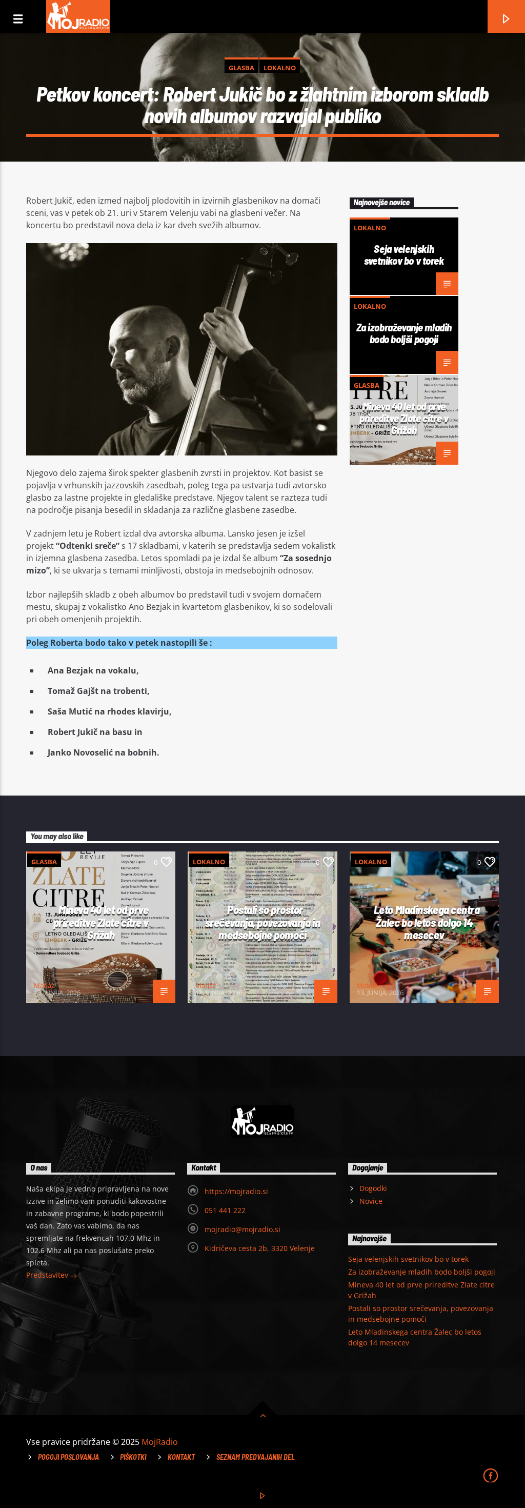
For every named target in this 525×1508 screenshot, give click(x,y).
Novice (370, 1201)
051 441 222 (225, 1210)
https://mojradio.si (236, 1191)
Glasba (241, 67)
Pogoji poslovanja (68, 1457)
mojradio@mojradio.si (242, 1229)
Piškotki (133, 1457)
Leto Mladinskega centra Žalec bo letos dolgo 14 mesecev (427, 922)
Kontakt (181, 1457)
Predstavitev (48, 1275)
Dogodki (373, 1188)
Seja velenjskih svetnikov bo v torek (404, 254)
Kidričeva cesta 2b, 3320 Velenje (260, 1248)
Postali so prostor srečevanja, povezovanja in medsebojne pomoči (262, 922)
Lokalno (280, 67)
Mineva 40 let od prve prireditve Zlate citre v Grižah (403, 418)
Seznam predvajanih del (255, 1457)
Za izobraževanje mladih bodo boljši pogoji (404, 333)
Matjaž (44, 985)
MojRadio (160, 1441)
